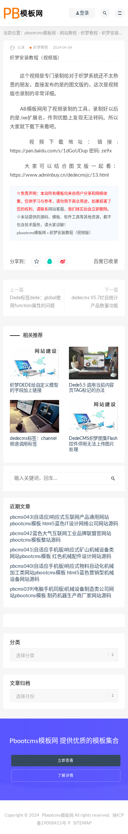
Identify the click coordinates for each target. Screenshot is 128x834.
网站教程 (68, 33)
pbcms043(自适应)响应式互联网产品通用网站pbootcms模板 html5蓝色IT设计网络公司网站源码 (64, 520)
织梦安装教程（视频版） (71, 233)
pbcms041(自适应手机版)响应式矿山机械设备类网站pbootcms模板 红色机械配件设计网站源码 (62, 553)
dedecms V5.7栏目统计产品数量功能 (95, 302)
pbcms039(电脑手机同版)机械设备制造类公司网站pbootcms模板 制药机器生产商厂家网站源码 (62, 592)
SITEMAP (82, 823)
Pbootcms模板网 (58, 815)
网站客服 (56, 209)
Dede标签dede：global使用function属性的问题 (35, 302)
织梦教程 (89, 33)
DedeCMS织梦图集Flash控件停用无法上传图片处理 (93, 444)
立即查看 (66, 760)
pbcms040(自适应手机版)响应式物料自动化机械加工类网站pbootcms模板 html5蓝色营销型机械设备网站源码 (62, 573)
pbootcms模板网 (40, 33)
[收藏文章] (36, 262)
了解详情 (66, 775)
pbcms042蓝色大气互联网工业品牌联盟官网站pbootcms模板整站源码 (60, 537)
